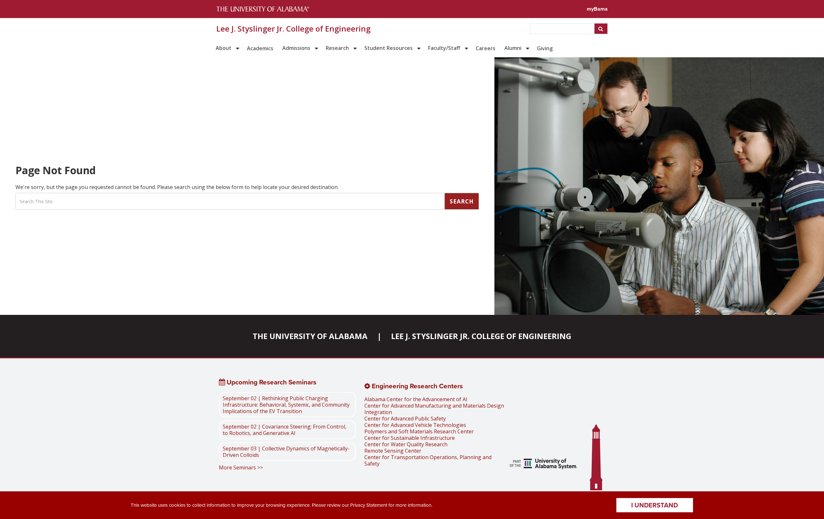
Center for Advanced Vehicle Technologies (415, 425)
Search (462, 201)
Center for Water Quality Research (405, 444)
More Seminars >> (241, 467)
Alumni (512, 48)
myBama (597, 9)
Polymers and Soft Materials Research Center (419, 431)
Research (337, 48)
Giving (545, 48)
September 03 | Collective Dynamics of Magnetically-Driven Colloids (286, 451)
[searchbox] (563, 28)
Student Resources (388, 48)
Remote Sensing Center (392, 450)
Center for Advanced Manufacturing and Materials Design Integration (434, 409)
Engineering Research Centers (416, 386)
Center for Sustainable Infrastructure (409, 437)
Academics (260, 48)
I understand (654, 505)
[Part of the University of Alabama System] (543, 464)
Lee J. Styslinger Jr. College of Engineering (293, 29)
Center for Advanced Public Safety (405, 418)
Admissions (296, 48)
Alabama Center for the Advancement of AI (415, 399)
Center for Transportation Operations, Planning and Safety (428, 460)
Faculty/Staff (444, 48)
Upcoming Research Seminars (270, 382)
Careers (485, 48)
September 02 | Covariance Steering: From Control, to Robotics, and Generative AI (284, 430)
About (223, 48)
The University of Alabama (310, 336)
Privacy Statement (368, 505)
